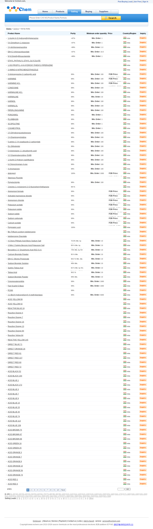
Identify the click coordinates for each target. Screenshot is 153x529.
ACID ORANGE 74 (15, 475)
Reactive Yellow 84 (15, 335)
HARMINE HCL (14, 83)
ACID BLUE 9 (13, 398)
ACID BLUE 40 (14, 412)
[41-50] (31, 494)
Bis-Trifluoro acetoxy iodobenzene (22, 232)
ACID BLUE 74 (14, 416)
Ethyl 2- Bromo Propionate (18, 259)
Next (63, 490)
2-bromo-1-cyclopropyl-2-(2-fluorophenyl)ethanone (28, 187)
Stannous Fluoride (15, 178)
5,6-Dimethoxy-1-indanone (19, 43)
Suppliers (103, 11)
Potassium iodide (15, 209)
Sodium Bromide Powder (18, 277)
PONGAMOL (13, 115)
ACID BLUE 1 (13, 380)
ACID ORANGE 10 (15, 466)
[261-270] (58, 496)
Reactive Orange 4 (15, 313)
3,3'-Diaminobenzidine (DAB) (20, 155)
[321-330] (107, 496)
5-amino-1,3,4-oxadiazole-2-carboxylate (24, 142)
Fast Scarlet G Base (16, 286)
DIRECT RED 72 (14, 367)
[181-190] (135, 494)
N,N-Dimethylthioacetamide (19, 56)
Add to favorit (89, 521)
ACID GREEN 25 (15, 448)
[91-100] (62, 494)
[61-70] (43, 494)
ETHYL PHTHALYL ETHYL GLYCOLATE (24, 61)
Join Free (137, 2)
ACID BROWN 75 (15, 430)
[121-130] (86, 494)
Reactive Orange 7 (15, 317)
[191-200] (143, 494)
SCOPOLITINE (14, 124)
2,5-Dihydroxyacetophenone (19, 133)
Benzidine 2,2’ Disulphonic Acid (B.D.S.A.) (25, 250)
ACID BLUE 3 (13, 389)
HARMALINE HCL (15, 92)
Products (60, 11)
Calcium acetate (14, 223)
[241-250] (41, 496)
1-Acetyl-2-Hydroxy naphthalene (21, 160)
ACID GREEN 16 (15, 443)
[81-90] (55, 494)
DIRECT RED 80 (14, 362)
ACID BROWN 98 (15, 439)
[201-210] (9, 496)
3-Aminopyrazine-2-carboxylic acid (22, 74)
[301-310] (91, 496)
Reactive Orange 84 (16, 331)
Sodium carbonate (15, 218)
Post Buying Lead (125, 2)
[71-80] (49, 494)
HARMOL (12, 101)
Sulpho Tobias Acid (15, 268)
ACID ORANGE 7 (15, 457)
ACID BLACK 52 (14, 371)
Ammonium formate (16, 191)
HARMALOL (13, 106)
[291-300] (82, 496)
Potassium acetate (15, 205)
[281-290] (74, 496)
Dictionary (37, 521)
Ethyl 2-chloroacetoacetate (18, 52)
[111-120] (77, 494)
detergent (12, 173)
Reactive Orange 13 (16, 326)
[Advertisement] (58, 507)
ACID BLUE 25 (14, 407)
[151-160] (110, 494)
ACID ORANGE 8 (15, 461)
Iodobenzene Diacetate (17, 236)
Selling (74, 12)
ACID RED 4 (13, 484)
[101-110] (70, 494)
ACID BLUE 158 (14, 425)
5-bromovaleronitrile (16, 281)
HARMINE (12, 79)
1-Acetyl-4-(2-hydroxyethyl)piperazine (23, 38)
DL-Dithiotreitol (14, 146)
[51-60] (37, 494)
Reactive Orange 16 (16, 322)
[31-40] (25, 494)
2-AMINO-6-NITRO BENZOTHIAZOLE (23, 70)
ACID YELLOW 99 (15, 299)
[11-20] (12, 494)
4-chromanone (14, 169)
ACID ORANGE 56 (15, 470)
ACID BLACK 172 (15, 385)
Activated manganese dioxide (20, 196)
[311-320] (99, 496)
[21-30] (19, 494)
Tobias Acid (12, 272)
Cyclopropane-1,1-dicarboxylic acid (22, 151)
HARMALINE (13, 97)
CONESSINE (13, 88)
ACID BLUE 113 (14, 421)
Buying (88, 11)
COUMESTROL (14, 128)
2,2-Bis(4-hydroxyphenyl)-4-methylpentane (25, 295)
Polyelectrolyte (14, 182)
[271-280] (66, 496)
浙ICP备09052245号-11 (123, 524)
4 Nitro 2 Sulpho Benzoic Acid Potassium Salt (26, 245)
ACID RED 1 (13, 479)
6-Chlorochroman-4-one (17, 164)
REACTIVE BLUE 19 (16, 308)
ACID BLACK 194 (15, 376)
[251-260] (49, 496)
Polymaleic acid (14, 227)
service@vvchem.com (111, 521)
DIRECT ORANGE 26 (16, 349)
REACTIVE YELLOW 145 (18, 340)
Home (45, 11)
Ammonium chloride (16, 200)
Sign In (145, 2)
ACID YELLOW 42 (15, 304)
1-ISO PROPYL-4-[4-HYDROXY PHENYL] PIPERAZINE (30, 65)
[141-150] (102, 494)
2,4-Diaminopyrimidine (17, 137)
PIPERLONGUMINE (16, 110)
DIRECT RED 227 (15, 358)
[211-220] (17, 496)
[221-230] (25, 496)
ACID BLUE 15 (14, 403)
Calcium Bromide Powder (18, 254)
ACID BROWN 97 (15, 434)
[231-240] (33, 496)
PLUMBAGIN (13, 119)
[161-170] (119, 494)
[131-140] (94, 494)
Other (91, 498)
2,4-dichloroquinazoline (17, 47)
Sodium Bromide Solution (18, 263)
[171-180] (127, 494)
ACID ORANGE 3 (15, 452)
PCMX (10, 290)
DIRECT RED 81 (14, 353)
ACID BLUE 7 (13, 394)
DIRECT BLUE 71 (15, 344)
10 (58, 490)
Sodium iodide (14, 214)
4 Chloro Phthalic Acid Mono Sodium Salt (24, 241)
